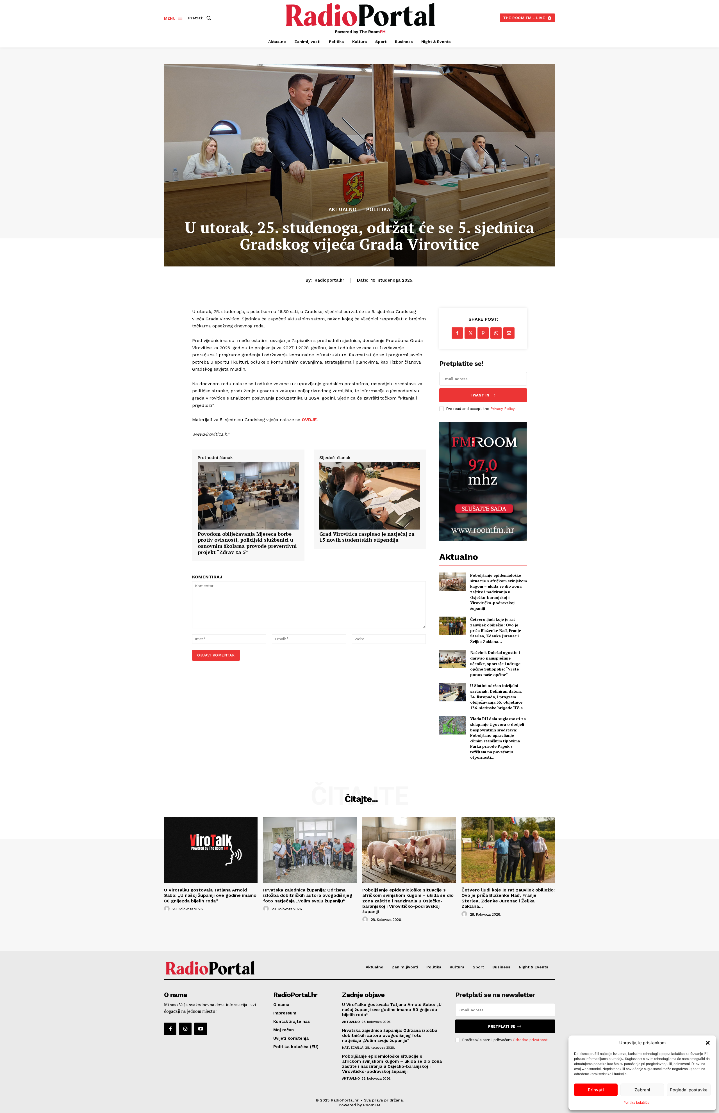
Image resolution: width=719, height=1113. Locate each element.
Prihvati (596, 1090)
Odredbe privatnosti (531, 1040)
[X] (470, 333)
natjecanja (352, 1048)
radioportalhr (329, 280)
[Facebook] (457, 333)
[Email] (509, 333)
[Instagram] (185, 1029)
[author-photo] (167, 909)
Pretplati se (501, 1026)
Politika (378, 209)
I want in (479, 395)
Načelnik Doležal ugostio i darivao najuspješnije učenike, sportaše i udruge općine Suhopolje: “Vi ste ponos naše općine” (495, 663)
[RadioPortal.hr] (360, 17)
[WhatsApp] (496, 333)
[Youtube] (200, 1029)
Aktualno (343, 209)
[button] (708, 1043)
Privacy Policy (502, 409)
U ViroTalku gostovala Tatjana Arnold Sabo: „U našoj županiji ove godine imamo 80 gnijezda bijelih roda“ (210, 895)
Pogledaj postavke (688, 1090)
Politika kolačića (637, 1102)
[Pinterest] (483, 333)
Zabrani (642, 1090)
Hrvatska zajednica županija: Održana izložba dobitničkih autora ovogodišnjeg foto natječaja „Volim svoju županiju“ (307, 895)
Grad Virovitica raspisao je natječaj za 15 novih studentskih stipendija (367, 537)
